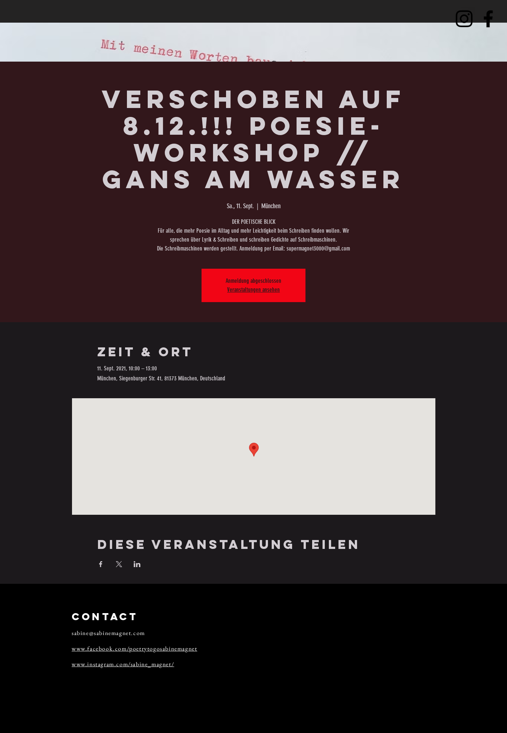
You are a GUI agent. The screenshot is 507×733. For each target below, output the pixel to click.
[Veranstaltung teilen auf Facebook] (100, 564)
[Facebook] (488, 18)
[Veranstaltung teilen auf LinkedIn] (137, 564)
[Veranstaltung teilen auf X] (118, 564)
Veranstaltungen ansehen (253, 289)
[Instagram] (464, 18)
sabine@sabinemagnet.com (108, 633)
